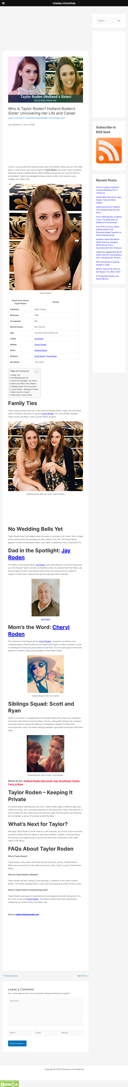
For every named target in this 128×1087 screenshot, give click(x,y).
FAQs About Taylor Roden (22, 395)
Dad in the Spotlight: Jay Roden (24, 381)
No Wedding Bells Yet (19, 378)
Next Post (83, 976)
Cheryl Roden (40, 344)
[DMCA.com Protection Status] (9, 1083)
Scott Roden (39, 356)
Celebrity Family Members (37, 118)
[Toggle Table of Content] (35, 371)
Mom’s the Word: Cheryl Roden (24, 384)
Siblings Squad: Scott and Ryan (24, 386)
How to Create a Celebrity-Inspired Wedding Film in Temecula (108, 190)
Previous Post (10, 976)
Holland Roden (40, 350)
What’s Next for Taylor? (20, 392)
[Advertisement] (45, 32)
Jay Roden (39, 338)
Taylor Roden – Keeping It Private (25, 389)
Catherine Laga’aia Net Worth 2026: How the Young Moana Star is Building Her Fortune (109, 255)
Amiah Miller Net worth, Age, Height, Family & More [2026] (109, 200)
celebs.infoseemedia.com (27, 914)
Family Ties (15, 375)
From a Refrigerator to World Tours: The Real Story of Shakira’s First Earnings (108, 220)
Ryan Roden (51, 356)
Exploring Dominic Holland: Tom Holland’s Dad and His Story (108, 210)
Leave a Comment (16, 118)
